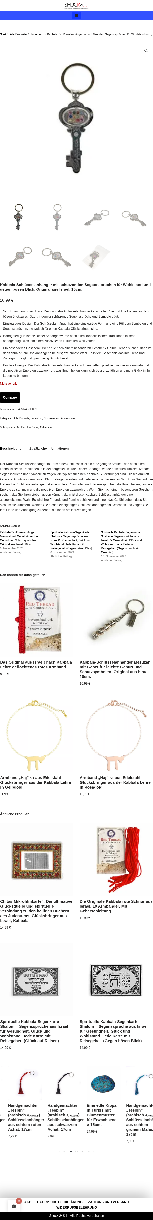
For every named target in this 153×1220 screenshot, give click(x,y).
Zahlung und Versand (108, 1202)
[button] (146, 50)
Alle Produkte (18, 34)
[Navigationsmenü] (76, 15)
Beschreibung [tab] (11, 448)
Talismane (46, 427)
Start (3, 34)
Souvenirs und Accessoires (59, 418)
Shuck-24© (57, 1215)
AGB (27, 1202)
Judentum (37, 34)
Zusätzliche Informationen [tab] (49, 448)
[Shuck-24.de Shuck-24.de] (76, 6)
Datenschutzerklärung (59, 1202)
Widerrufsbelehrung (76, 1207)
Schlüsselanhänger (27, 427)
